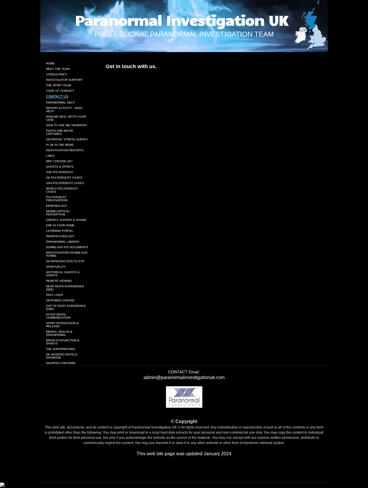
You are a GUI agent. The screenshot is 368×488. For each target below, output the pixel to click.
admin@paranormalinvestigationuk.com (184, 377)
